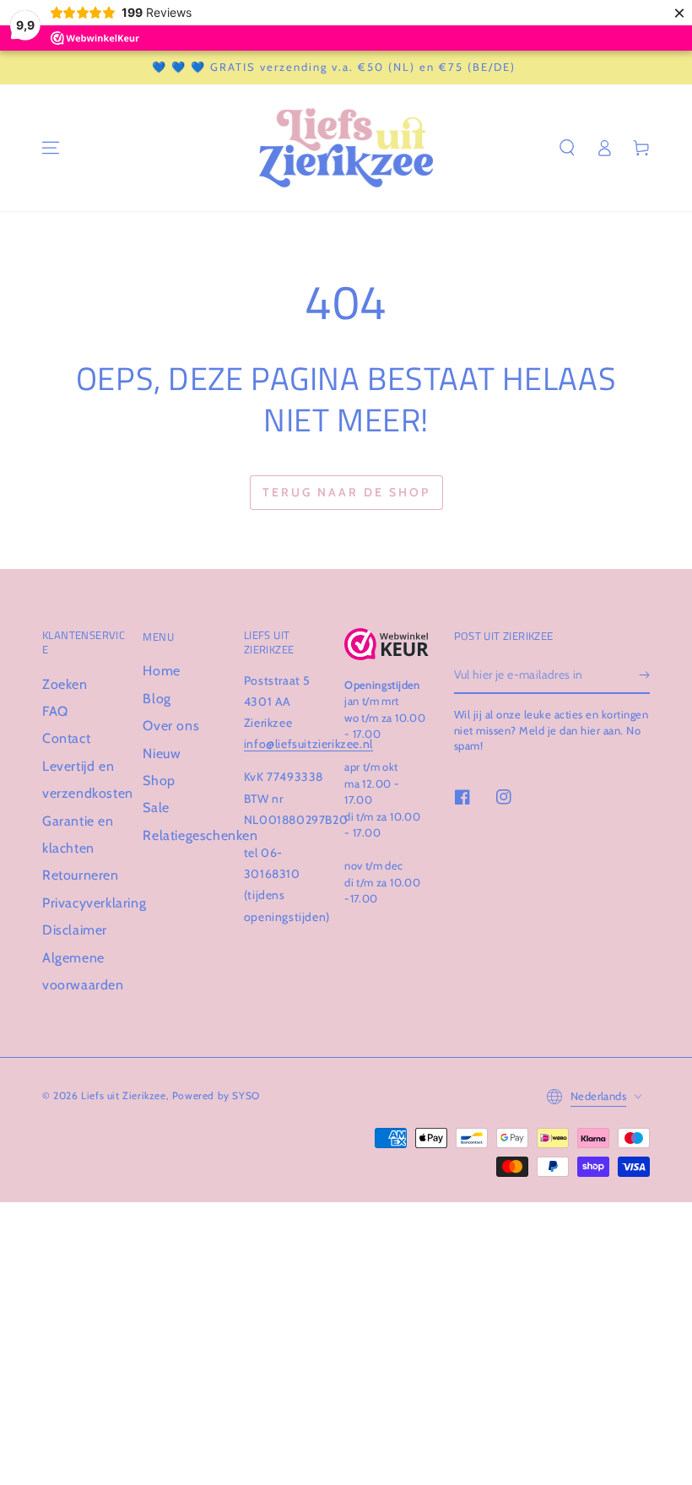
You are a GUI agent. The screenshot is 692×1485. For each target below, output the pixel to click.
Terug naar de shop (346, 492)
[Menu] (50, 147)
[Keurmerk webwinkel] (386, 644)
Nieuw (162, 753)
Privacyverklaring (94, 903)
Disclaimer (74, 930)
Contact (66, 738)
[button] (567, 147)
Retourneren (80, 875)
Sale (156, 807)
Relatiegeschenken (200, 835)
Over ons (171, 726)
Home (161, 671)
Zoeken (65, 684)
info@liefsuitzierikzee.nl (308, 743)
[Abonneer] (644, 674)
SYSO (245, 1095)
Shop (159, 780)
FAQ (55, 711)
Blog (156, 699)
